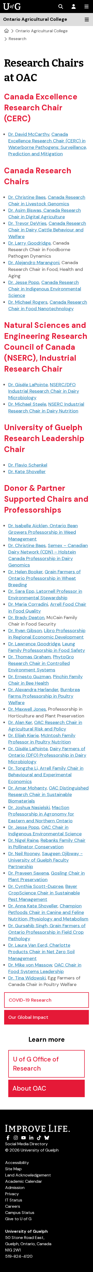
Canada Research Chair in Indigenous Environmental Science (44, 288)
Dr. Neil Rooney (24, 853)
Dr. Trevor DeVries (27, 223)
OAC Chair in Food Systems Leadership (44, 968)
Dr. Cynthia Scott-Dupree (35, 886)
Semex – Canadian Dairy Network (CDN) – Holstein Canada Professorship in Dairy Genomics (48, 555)
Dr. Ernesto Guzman (29, 676)
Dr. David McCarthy (28, 134)
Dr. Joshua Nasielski (29, 807)
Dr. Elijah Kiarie (23, 735)
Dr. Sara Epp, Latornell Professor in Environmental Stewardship (45, 594)
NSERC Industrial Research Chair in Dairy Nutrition (46, 407)
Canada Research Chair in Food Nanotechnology (47, 305)
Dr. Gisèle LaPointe (28, 384)
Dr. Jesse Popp (23, 282)
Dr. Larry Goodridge (29, 243)
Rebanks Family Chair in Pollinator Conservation (47, 843)
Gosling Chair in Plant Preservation (46, 876)
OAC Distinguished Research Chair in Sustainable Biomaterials (48, 794)
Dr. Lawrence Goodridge (34, 644)
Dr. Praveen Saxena (28, 873)
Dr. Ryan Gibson (25, 630)
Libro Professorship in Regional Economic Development (47, 633)
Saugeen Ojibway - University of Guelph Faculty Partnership (45, 860)
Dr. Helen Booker (25, 572)
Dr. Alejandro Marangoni (33, 262)
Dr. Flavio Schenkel (27, 465)
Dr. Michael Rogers (28, 302)
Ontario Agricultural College (42, 31)
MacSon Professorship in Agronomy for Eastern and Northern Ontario (41, 814)
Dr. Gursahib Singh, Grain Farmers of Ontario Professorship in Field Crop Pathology (47, 932)
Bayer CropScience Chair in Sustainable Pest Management (44, 892)
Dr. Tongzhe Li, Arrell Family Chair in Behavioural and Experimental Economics (45, 774)
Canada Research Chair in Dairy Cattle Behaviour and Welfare (47, 229)
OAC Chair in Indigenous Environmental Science (45, 830)
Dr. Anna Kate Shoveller (33, 906)
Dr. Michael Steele (27, 404)
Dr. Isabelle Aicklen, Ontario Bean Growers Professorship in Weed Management (43, 532)
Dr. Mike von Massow (30, 965)
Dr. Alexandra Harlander (33, 689)
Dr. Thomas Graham (29, 657)
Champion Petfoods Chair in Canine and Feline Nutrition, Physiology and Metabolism (48, 912)
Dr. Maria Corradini (28, 604)
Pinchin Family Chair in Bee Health (45, 679)
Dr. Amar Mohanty (27, 788)
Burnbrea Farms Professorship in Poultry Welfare (44, 696)
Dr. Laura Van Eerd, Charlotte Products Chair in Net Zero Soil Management (41, 951)
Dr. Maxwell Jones (27, 709)
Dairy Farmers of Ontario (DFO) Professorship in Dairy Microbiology (47, 755)
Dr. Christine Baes (27, 197)
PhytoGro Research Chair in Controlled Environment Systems (41, 663)
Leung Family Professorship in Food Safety (46, 647)
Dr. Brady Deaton (26, 617)
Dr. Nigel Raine (23, 840)
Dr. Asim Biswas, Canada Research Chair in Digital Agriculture (44, 213)
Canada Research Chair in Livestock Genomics (46, 200)
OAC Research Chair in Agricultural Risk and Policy (45, 725)
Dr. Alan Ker (20, 722)
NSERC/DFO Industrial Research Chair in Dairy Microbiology (43, 391)
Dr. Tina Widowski (27, 978)
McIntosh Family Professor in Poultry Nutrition (41, 738)
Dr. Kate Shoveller (27, 471)
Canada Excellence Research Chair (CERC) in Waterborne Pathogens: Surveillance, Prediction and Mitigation (47, 144)
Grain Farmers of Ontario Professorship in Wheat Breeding (44, 578)
